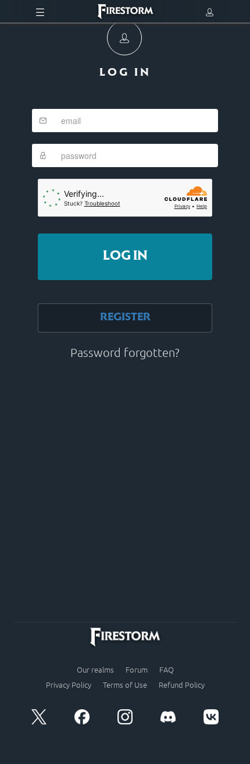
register (125, 318)
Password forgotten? (125, 352)
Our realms (95, 669)
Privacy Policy (68, 685)
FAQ (166, 669)
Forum (137, 669)
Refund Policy (182, 685)
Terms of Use (125, 685)
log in (125, 257)
